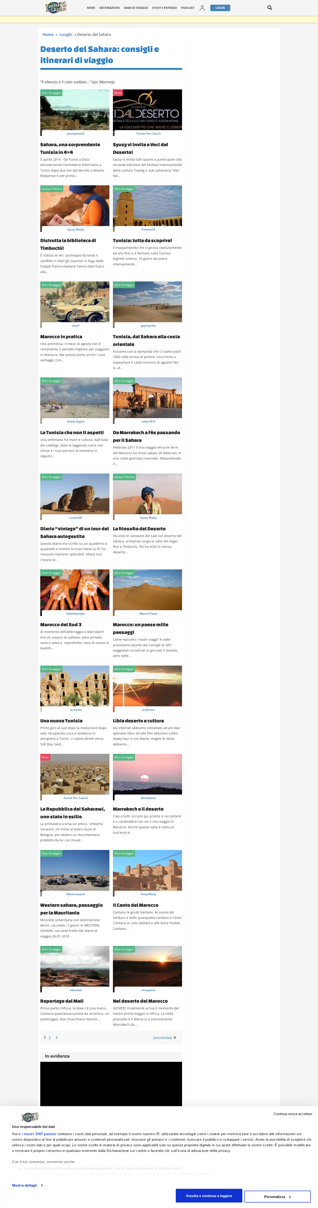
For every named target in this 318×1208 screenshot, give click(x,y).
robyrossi (75, 990)
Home (48, 34)
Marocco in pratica (61, 336)
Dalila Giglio (75, 421)
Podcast (187, 8)
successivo (162, 1037)
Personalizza (274, 1196)
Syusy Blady (75, 229)
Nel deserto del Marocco (140, 1001)
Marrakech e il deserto (138, 809)
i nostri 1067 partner (39, 1134)
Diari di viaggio (136, 8)
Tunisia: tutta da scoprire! (142, 240)
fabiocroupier (75, 894)
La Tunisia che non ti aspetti (72, 432)
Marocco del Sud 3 (60, 624)
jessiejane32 (75, 133)
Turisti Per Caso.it (148, 133)
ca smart (76, 710)
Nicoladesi (148, 798)
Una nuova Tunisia (61, 720)
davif (75, 326)
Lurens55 (75, 518)
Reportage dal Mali (62, 1001)
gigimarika (148, 326)
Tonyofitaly (148, 894)
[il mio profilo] (202, 11)
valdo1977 (148, 421)
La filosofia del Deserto (139, 528)
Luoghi (66, 34)
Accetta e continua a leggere (209, 1196)
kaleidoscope (76, 614)
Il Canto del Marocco (136, 905)
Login (220, 8)
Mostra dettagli (24, 1185)
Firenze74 (148, 229)
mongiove (148, 990)
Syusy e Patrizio (164, 8)
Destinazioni (109, 8)
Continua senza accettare (293, 1114)
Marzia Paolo (148, 614)
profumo (148, 710)
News (91, 8)
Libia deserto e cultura (138, 720)
